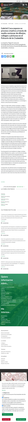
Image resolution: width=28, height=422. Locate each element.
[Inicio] (6, 4)
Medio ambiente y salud (6, 296)
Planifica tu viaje (5, 353)
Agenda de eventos (5, 196)
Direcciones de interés (6, 346)
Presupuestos (4, 336)
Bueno (22, 186)
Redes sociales (4, 204)
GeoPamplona (4, 344)
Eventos (3, 360)
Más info (4, 390)
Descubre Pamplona (5, 351)
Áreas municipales (5, 332)
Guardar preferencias (7, 414)
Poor (17, 186)
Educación (3, 292)
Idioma (23, 1)
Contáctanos (17, 1)
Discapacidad (4, 319)
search (26, 5)
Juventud (3, 295)
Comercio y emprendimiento (7, 287)
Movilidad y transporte (6, 298)
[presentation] (2, 74)
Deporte (3, 290)
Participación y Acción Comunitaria (9, 300)
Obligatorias (6, 392)
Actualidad (4, 23)
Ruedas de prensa (5, 201)
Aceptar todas (21, 419)
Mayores (3, 324)
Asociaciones (4, 316)
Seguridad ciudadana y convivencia (9, 301)
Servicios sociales (5, 303)
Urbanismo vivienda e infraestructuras (9, 305)
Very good (23, 186)
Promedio (20, 186)
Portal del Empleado (5, 337)
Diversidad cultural (5, 320)
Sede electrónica (19, 1)
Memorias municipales (6, 334)
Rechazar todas (6, 419)
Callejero (3, 343)
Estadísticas (6, 397)
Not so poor (19, 186)
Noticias (11, 23)
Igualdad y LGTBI (5, 293)
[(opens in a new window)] (14, 74)
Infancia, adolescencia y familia (6, 322)
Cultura (3, 181)
